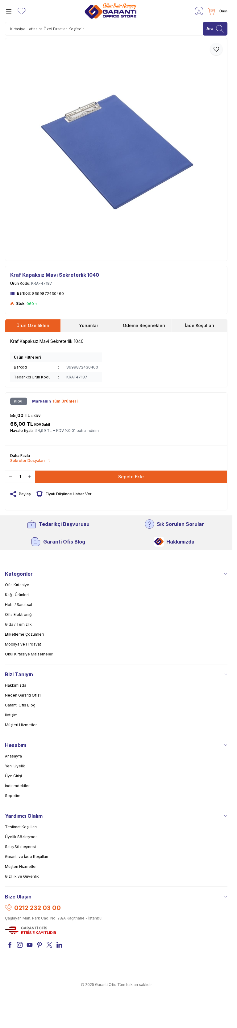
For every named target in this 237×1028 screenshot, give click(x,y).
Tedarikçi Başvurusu (64, 524)
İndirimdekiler (17, 785)
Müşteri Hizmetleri (21, 725)
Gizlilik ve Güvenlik (22, 876)
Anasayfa (13, 756)
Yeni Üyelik (15, 766)
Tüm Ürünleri (65, 401)
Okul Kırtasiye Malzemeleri (29, 654)
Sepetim (12, 795)
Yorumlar (88, 325)
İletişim (11, 715)
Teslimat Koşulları (21, 827)
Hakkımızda (180, 542)
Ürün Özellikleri (32, 325)
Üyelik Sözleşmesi (22, 836)
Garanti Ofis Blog (64, 542)
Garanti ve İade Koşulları (26, 856)
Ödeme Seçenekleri (144, 325)
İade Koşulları (199, 325)
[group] (116, 149)
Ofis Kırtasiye (17, 584)
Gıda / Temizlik (18, 624)
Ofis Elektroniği (18, 614)
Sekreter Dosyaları (27, 460)
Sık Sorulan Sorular (180, 524)
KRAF (18, 401)
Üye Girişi (13, 776)
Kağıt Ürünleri (17, 594)
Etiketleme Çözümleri (24, 634)
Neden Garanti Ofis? (23, 695)
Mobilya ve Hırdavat (23, 644)
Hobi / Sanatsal (18, 604)
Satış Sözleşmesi (20, 846)
